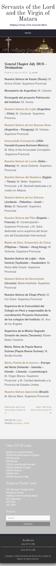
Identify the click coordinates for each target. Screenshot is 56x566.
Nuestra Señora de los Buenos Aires (27, 125)
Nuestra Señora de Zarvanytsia (24, 279)
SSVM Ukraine (14, 470)
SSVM (26, 423)
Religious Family (15, 492)
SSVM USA (12, 473)
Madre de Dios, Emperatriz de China (27, 242)
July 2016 (25, 543)
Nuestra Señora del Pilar (20, 218)
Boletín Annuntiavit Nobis (19, 452)
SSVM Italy (12, 461)
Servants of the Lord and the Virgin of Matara (28, 13)
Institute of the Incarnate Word (21, 495)
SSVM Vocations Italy (17, 476)
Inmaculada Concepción (20, 141)
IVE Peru (11, 501)
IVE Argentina (13, 498)
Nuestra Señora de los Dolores (24, 197)
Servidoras (17, 423)
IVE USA (11, 504)
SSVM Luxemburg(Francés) (20, 464)
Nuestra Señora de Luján (20, 109)
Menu (28, 33)
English (19, 420)
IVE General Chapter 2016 (20, 489)
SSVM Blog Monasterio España (22, 455)
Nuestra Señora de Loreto (21, 161)
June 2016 (26, 549)
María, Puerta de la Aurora (21, 363)
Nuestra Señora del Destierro (23, 177)
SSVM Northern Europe (18, 467)
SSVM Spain (13, 458)
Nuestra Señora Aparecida (21, 392)
